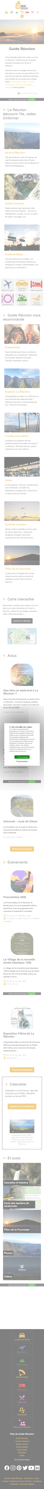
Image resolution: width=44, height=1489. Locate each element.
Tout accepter (22, 757)
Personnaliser (22, 761)
